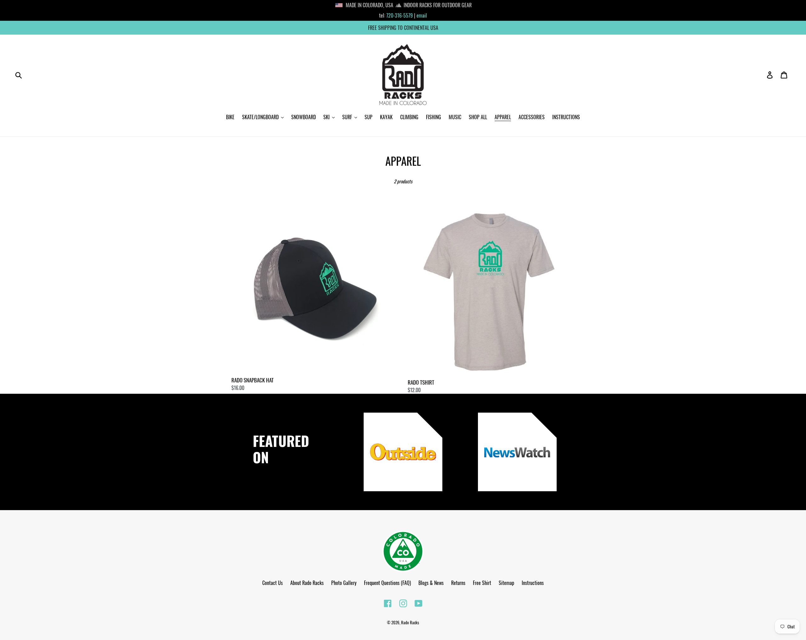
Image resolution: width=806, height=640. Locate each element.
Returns (458, 583)
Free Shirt (482, 583)
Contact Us (272, 583)
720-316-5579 (399, 15)
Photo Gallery (343, 583)
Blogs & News (431, 583)
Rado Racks (410, 622)
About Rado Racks (307, 583)
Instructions (533, 583)
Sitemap (506, 583)
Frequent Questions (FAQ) (387, 583)
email (422, 15)
